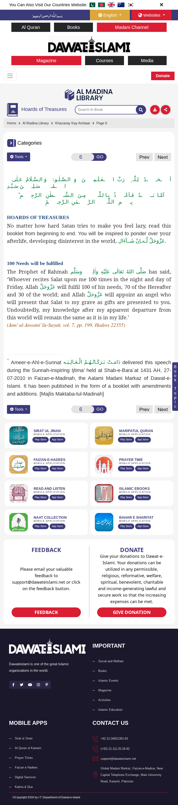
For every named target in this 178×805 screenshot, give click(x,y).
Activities (104, 700)
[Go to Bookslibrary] (89, 94)
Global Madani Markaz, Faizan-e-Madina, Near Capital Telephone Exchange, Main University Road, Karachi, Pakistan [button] (132, 775)
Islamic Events (108, 680)
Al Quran (31, 27)
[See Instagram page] (38, 685)
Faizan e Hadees (26, 767)
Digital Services (25, 777)
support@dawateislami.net (118, 758)
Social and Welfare (111, 661)
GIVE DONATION (132, 612)
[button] (11, 143)
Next (163, 157)
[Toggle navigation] (9, 75)
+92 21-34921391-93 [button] (114, 738)
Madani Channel (131, 27)
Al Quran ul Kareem (28, 748)
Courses (104, 60)
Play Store (40, 439)
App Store (57, 439)
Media (147, 60)
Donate (163, 75)
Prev (144, 157)
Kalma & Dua (24, 787)
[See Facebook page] (13, 685)
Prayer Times (24, 757)
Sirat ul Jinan (23, 738)
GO (99, 156)
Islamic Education (110, 709)
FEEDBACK (46, 612)
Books (73, 27)
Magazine (46, 60)
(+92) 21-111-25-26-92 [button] (115, 748)
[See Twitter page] (22, 685)
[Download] (155, 109)
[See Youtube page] (30, 685)
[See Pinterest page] (47, 685)
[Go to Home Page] (89, 44)
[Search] (141, 109)
